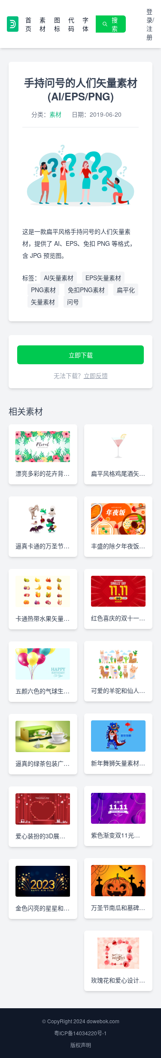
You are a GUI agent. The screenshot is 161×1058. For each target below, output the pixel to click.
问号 (73, 301)
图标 (57, 24)
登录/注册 (150, 24)
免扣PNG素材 (86, 289)
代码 (71, 24)
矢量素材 (43, 301)
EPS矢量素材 (103, 277)
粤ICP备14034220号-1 (80, 1033)
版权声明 (80, 1045)
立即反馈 (96, 375)
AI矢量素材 (58, 277)
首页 (28, 24)
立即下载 (81, 355)
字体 (85, 24)
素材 (42, 24)
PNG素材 (43, 289)
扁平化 (126, 289)
